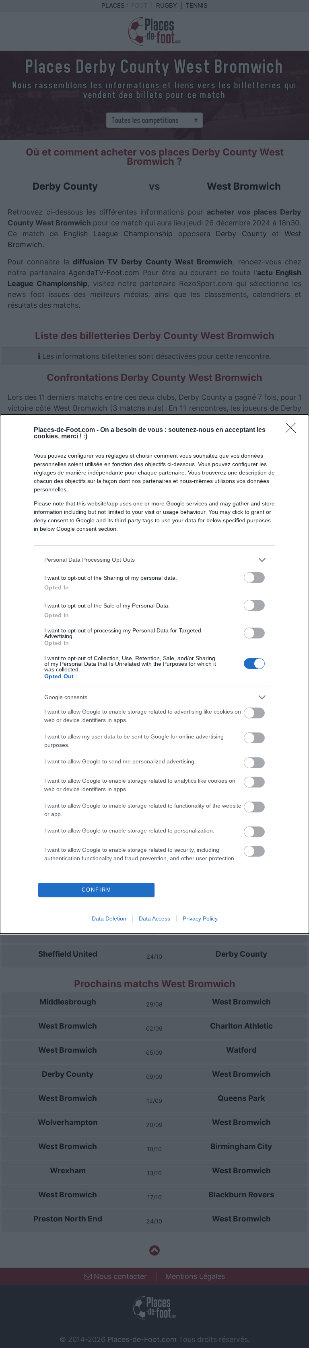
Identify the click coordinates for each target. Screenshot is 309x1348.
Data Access (154, 918)
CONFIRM (96, 890)
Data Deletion (109, 918)
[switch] (254, 577)
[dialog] (154, 674)
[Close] (293, 430)
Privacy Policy (200, 918)
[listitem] (154, 560)
